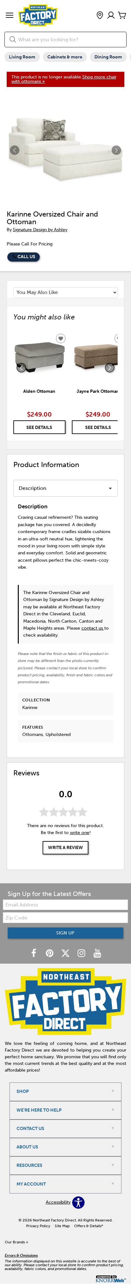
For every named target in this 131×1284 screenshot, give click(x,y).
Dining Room (108, 57)
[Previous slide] (21, 367)
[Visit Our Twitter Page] (66, 953)
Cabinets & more (64, 57)
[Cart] (122, 16)
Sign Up (65, 933)
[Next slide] (109, 367)
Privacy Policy (38, 1226)
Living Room (22, 57)
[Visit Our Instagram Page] (82, 953)
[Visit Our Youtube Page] (97, 953)
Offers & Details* (88, 1226)
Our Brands (16, 1242)
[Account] (111, 16)
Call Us (26, 256)
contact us (92, 628)
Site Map (62, 1226)
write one (79, 832)
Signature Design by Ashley (40, 229)
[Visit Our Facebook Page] (34, 953)
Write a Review (65, 847)
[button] (9, 16)
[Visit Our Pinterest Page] (50, 953)
